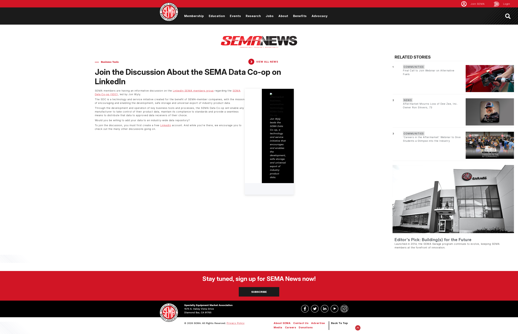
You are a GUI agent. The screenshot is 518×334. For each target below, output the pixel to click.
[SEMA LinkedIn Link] (324, 308)
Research (253, 16)
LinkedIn (165, 125)
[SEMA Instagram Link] (344, 308)
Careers (290, 327)
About (283, 16)
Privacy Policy (236, 323)
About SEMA (282, 323)
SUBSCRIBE (259, 291)
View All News (266, 61)
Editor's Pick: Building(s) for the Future (433, 239)
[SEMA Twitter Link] (315, 308)
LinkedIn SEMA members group (193, 90)
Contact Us (301, 323)
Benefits (300, 16)
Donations (306, 327)
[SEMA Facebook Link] (305, 308)
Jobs (270, 16)
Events (235, 16)
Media (278, 327)
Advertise (318, 323)
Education (217, 16)
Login (506, 3)
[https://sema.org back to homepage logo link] (510, 16)
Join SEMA (478, 3)
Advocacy (320, 16)
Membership (194, 16)
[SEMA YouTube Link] (334, 308)
